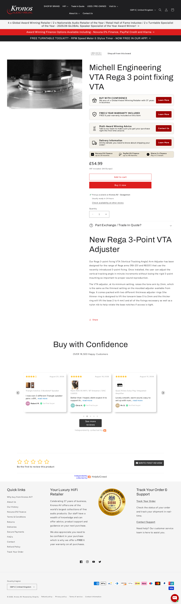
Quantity (93, 209)
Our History (13, 507)
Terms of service (75, 597)
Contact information (93, 597)
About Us (11, 502)
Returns (11, 522)
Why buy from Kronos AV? (20, 497)
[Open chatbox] (175, 598)
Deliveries (12, 527)
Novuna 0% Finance (16, 512)
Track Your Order (15, 552)
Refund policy (46, 597)
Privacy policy (61, 597)
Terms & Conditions (16, 517)
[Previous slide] (18, 393)
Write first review (150, 463)
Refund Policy (14, 547)
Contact (11, 542)
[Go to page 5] (97, 416)
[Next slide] (163, 393)
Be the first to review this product (35, 466)
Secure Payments (15, 532)
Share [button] (95, 320)
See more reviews (90, 423)
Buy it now (120, 185)
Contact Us (163, 128)
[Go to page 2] (87, 416)
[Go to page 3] (90, 416)
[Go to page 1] (83, 416)
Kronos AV (18, 597)
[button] (160, 10)
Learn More (163, 100)
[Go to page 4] (93, 416)
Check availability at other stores (108, 203)
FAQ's (10, 537)
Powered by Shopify (31, 597)
